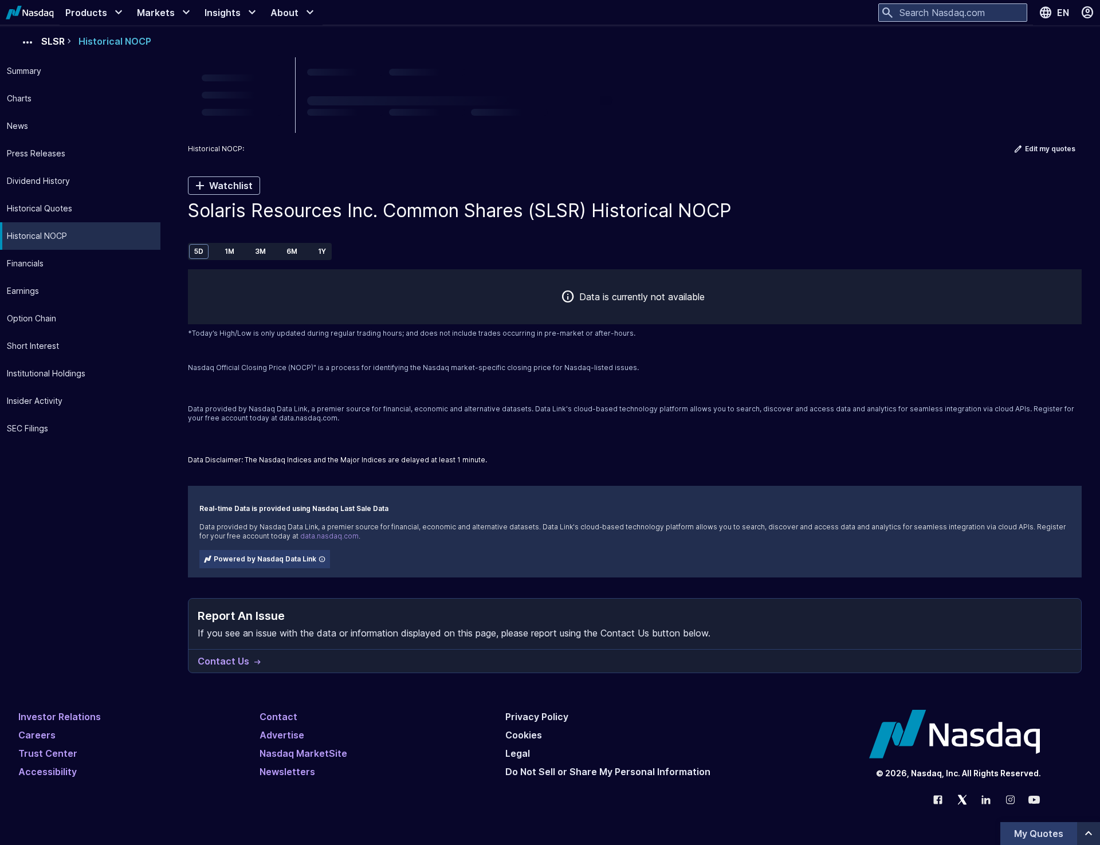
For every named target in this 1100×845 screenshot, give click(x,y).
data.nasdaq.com (308, 418)
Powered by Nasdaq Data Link (265, 559)
